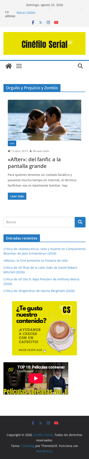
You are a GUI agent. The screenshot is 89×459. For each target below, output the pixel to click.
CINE (12, 143)
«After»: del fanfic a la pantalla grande (34, 162)
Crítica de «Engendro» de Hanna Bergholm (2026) (39, 291)
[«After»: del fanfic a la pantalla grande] (44, 120)
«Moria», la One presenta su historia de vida (35, 260)
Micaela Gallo (41, 151)
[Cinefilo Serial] (8, 66)
